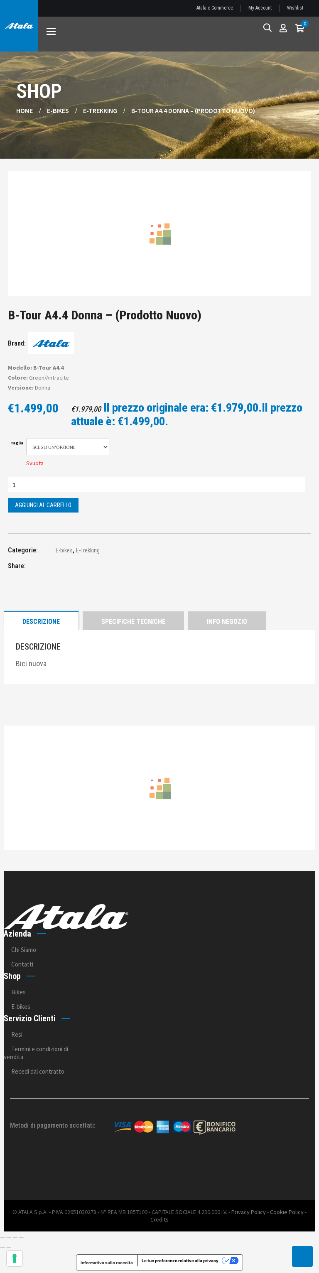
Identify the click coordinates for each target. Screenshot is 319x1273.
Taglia (16, 443)
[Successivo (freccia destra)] (8, 1247)
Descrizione (41, 621)
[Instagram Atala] (297, 1168)
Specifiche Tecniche (133, 621)
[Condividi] (14, 1237)
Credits (159, 1219)
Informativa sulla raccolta (107, 1262)
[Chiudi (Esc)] (21, 1237)
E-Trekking (100, 110)
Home (24, 110)
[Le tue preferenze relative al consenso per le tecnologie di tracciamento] (14, 1258)
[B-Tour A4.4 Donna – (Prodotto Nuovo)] (47, 567)
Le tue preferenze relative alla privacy (180, 1260)
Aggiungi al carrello (43, 505)
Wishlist (295, 8)
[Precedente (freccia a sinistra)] (2, 1247)
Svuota (35, 463)
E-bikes (58, 110)
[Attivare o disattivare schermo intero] (8, 1237)
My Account (260, 8)
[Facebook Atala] (274, 1168)
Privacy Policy (248, 1212)
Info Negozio (227, 621)
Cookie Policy (287, 1212)
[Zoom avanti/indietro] (2, 1237)
